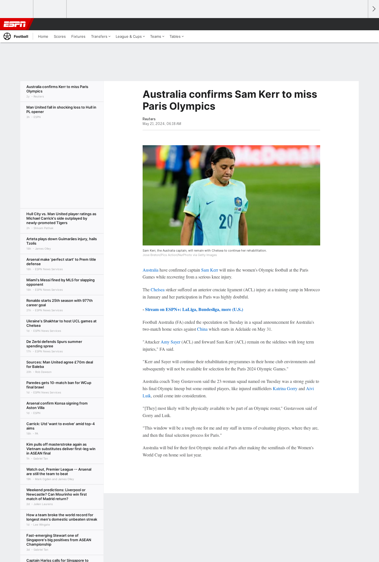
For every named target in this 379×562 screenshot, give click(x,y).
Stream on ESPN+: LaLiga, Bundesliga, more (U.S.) (194, 309)
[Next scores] (373, 9)
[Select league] (17, 9)
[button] (361, 24)
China (202, 329)
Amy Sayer (170, 342)
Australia (150, 270)
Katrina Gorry (285, 388)
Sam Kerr (209, 270)
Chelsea (158, 289)
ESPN (15, 24)
